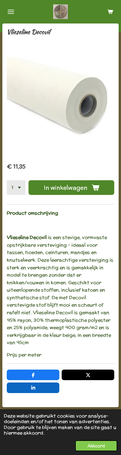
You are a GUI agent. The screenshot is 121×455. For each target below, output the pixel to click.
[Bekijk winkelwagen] (110, 11)
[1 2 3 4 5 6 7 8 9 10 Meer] (16, 187)
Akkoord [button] (96, 446)
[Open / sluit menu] (10, 11)
